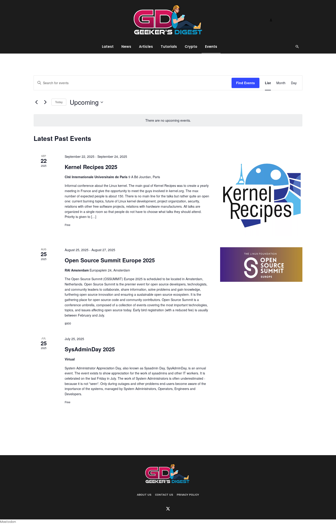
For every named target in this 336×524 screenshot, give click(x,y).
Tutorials (169, 46)
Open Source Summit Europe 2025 (110, 260)
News (126, 46)
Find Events (245, 83)
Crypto (191, 46)
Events (211, 46)
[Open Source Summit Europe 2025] (261, 264)
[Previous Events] (36, 102)
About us (144, 494)
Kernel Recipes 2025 (91, 167)
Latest (108, 46)
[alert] (168, 120)
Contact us (164, 494)
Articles (146, 46)
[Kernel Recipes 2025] (261, 195)
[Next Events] (45, 102)
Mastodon (8, 521)
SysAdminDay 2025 (90, 349)
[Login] (271, 20)
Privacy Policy (188, 494)
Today (59, 102)
